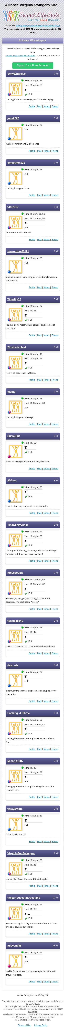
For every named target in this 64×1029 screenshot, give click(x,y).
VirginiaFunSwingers (21, 853)
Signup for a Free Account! (33, 65)
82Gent (12, 480)
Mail (39, 106)
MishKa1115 (15, 761)
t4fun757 (13, 207)
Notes (46, 106)
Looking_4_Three (18, 713)
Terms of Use (24, 1025)
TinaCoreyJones (17, 524)
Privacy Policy (41, 1025)
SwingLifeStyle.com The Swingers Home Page (38, 25)
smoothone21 (16, 162)
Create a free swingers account (20, 55)
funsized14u (15, 620)
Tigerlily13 (14, 299)
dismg (11, 391)
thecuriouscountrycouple (23, 897)
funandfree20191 (18, 251)
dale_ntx (12, 665)
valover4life (14, 808)
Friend (55, 106)
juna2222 (13, 118)
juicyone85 (14, 945)
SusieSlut (13, 436)
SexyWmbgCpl (16, 73)
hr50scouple (15, 572)
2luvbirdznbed (16, 347)
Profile (32, 106)
